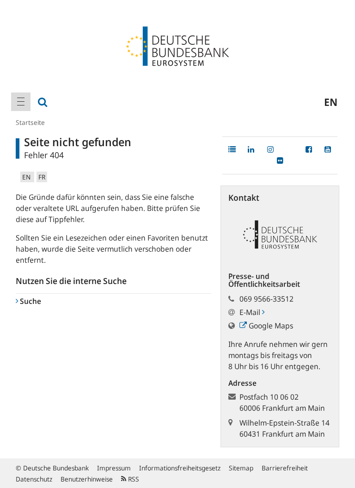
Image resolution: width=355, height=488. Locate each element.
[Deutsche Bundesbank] (177, 45)
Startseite (30, 122)
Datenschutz (34, 479)
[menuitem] (21, 102)
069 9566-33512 (266, 299)
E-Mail (250, 312)
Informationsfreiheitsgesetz (179, 467)
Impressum (114, 467)
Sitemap (241, 467)
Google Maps (270, 326)
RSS (132, 479)
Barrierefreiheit (285, 467)
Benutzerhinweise (87, 479)
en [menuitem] (330, 102)
